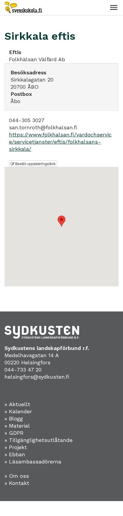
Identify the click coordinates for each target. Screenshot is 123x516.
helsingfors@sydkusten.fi (36, 377)
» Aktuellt (17, 404)
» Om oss (16, 476)
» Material (17, 426)
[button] (114, 7)
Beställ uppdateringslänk (35, 163)
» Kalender (18, 411)
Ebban (17, 454)
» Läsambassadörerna (32, 461)
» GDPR (14, 433)
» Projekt (15, 447)
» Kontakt (16, 483)
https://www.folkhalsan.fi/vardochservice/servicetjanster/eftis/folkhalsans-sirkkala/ (60, 141)
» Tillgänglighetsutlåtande (38, 440)
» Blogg (13, 418)
